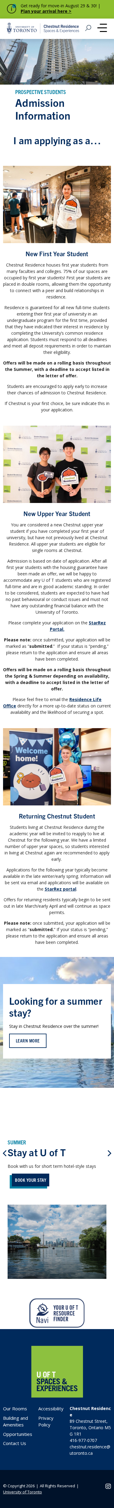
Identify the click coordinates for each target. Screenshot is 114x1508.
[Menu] (102, 28)
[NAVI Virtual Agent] (57, 1314)
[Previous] (5, 1153)
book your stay (30, 1180)
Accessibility (51, 1408)
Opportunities (17, 1434)
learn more (28, 1040)
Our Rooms (15, 1408)
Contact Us (14, 1443)
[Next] (109, 1153)
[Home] (57, 1396)
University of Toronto (22, 1492)
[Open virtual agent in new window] (57, 1326)
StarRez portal (60, 889)
